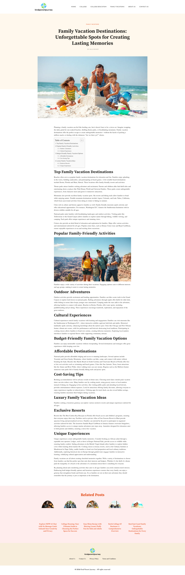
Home (73, 7)
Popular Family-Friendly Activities (67, 146)
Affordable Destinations (66, 156)
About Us (131, 7)
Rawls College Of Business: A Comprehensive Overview (115, 527)
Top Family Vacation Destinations (67, 143)
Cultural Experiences (65, 151)
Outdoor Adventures (65, 148)
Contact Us (143, 7)
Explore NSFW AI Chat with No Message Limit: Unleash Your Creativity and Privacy (48, 527)
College (83, 7)
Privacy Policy (94, 559)
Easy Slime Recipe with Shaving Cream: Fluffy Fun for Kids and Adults (92, 526)
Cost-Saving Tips (65, 158)
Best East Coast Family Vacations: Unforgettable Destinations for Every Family (137, 528)
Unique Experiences (65, 166)
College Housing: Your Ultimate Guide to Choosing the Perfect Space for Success (70, 527)
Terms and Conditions (109, 559)
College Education (98, 7)
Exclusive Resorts (65, 163)
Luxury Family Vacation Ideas (65, 161)
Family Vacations (117, 7)
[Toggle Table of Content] (81, 140)
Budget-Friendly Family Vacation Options (69, 153)
